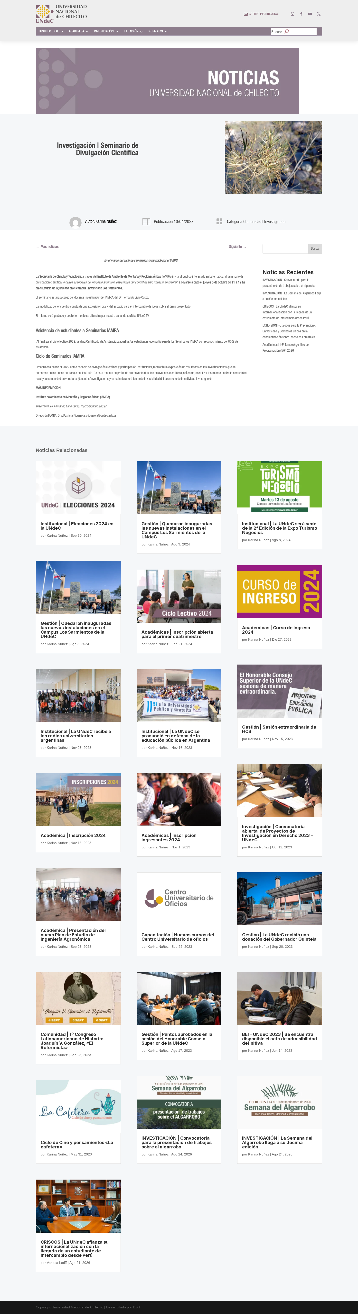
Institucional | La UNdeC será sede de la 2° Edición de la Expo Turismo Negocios (279, 528)
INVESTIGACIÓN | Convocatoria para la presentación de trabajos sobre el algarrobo (176, 1142)
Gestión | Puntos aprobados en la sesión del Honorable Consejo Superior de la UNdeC (176, 1039)
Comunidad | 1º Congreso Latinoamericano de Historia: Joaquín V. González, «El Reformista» (72, 1041)
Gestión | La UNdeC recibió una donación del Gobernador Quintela (279, 937)
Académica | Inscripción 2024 (73, 835)
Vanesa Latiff (57, 1263)
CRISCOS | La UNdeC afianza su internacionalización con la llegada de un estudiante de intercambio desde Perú (287, 312)
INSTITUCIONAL (49, 31)
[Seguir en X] (318, 13)
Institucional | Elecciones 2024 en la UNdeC (77, 526)
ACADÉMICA (76, 31)
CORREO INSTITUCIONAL (264, 14)
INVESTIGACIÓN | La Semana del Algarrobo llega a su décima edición (277, 1142)
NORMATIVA (156, 31)
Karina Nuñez (106, 222)
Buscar (276, 32)
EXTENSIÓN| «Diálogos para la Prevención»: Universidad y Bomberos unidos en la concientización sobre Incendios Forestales (289, 331)
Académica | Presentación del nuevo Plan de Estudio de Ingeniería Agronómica (73, 935)
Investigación (274, 222)
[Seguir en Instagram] (292, 13)
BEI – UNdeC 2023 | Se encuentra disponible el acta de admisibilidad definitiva (279, 1039)
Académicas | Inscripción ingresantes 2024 (169, 837)
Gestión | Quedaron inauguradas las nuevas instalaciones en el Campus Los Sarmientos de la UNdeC (76, 630)
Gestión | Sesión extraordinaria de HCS (279, 729)
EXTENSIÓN (131, 31)
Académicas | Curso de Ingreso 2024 (276, 630)
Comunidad (252, 222)
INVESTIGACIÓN (104, 31)
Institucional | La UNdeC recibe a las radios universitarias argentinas (76, 736)
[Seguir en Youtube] (310, 13)
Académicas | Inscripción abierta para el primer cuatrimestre (177, 634)
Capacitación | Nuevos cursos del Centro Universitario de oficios (177, 937)
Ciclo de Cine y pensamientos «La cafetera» (77, 1144)
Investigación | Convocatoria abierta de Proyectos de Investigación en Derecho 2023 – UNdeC (277, 833)
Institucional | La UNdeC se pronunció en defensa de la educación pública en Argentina (175, 736)
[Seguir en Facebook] (301, 13)
